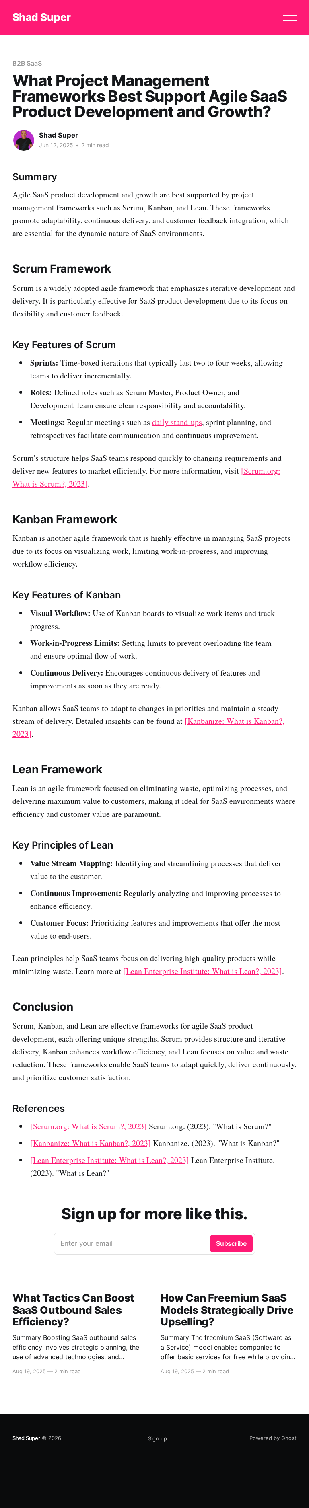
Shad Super (41, 17)
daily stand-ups (177, 422)
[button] (290, 18)
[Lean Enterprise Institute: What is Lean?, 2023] (202, 971)
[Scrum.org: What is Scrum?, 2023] (88, 1126)
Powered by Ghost (273, 1438)
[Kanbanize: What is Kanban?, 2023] (90, 1143)
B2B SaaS (27, 63)
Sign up (157, 1438)
